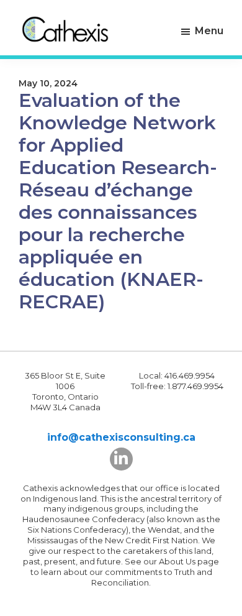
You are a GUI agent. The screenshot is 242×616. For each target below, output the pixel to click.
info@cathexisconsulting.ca (121, 437)
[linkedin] (121, 459)
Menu (209, 31)
